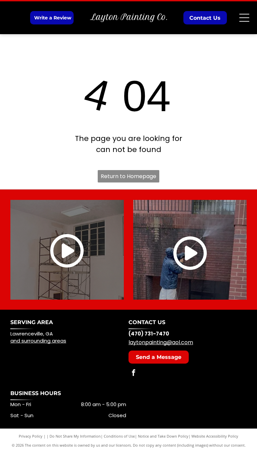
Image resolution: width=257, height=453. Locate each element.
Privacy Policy (30, 436)
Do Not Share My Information (75, 436)
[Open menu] (244, 18)
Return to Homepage (128, 176)
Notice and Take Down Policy (163, 436)
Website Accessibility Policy (214, 436)
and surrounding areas (38, 340)
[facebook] (133, 373)
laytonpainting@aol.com (160, 342)
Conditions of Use (119, 436)
